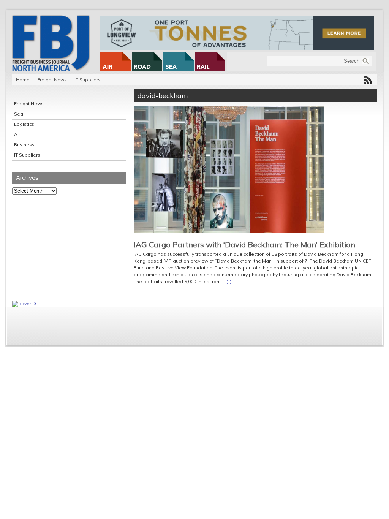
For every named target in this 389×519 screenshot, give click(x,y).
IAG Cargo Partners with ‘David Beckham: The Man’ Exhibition (244, 244)
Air (17, 134)
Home (23, 79)
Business (24, 144)
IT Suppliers (87, 79)
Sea (18, 114)
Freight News (52, 79)
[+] (228, 281)
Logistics (24, 124)
